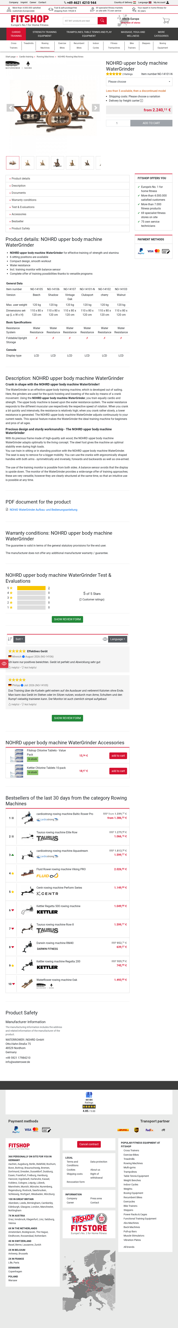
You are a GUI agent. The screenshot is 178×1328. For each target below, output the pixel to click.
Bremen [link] (45, 1167)
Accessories (19, 214)
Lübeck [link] (40, 1182)
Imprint (24, 2)
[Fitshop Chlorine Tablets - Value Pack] (16, 755)
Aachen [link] (12, 1164)
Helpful (15, 667)
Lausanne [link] (28, 1244)
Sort (18, 639)
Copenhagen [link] (15, 1271)
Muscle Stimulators (134, 1235)
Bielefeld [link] (40, 1164)
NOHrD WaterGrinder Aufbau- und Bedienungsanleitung (43, 509)
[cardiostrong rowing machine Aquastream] (27, 854)
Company (13, 2)
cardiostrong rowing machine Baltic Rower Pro (65, 814)
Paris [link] (16, 1262)
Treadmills (129, 1159)
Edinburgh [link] (13, 1206)
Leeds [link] (23, 1203)
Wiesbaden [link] (37, 1194)
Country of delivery (123, 2)
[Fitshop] (30, 20)
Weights (128, 1188)
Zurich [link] (37, 1244)
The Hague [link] (42, 1232)
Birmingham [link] (33, 1203)
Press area (96, 1198)
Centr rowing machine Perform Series (59, 887)
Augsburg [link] (23, 1164)
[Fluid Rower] (47, 875)
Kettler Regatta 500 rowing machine (58, 906)
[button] (12, 162)
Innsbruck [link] (20, 1219)
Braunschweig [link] (32, 1167)
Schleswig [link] (13, 1194)
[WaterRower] (47, 986)
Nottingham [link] (14, 1210)
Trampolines (130, 1171)
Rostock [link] (26, 1190)
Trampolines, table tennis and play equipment (89, 34)
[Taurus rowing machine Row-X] (27, 928)
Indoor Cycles (131, 1184)
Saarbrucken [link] (39, 1190)
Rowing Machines (45, 56)
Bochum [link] (50, 1164)
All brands (129, 1247)
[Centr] (47, 893)
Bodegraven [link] (28, 1232)
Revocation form (76, 1182)
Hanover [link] (12, 1179)
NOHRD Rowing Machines (70, 56)
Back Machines (132, 1227)
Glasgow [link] (25, 1206)
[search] (102, 20)
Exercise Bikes (131, 1154)
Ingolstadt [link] (24, 1179)
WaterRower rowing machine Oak (57, 980)
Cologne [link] (22, 1182)
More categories (161, 34)
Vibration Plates (132, 1240)
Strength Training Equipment (45, 34)
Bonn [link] (11, 1167)
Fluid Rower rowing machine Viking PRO (61, 869)
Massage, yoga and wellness (133, 34)
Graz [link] (11, 1219)
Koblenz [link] (12, 1182)
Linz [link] (41, 1219)
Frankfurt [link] (21, 1175)
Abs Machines (131, 1223)
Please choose (117, 81)
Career (33, 2)
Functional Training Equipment (140, 1218)
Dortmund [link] (13, 1171)
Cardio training (16, 34)
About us (95, 1169)
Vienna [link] (12, 1223)
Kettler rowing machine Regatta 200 (58, 961)
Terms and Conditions (72, 1163)
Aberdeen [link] (13, 1203)
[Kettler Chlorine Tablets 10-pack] (16, 770)
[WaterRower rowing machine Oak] (27, 983)
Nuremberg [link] (46, 1186)
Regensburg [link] (14, 1190)
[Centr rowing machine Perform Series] (27, 891)
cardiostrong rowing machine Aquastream (62, 850)
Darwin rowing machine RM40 (55, 943)
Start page (11, 56)
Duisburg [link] (48, 1171)
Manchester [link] (46, 1206)
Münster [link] (34, 1186)
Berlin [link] (32, 1164)
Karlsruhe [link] (36, 1179)
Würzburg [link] (49, 1194)
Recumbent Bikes (133, 1197)
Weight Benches (132, 1180)
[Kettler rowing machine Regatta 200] (27, 965)
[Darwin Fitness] (47, 949)
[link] (141, 251)
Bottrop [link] (19, 1167)
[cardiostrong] (47, 820)
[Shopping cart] (167, 21)
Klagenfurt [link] (32, 1219)
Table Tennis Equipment (136, 1176)
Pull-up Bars (130, 1231)
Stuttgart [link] (25, 1194)
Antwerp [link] (13, 1253)
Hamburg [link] (42, 1175)
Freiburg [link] (31, 1175)
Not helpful (30, 667)
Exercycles (129, 1201)
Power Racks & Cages (135, 1214)
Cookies (71, 1169)
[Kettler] (47, 912)
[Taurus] (47, 838)
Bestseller (17, 221)
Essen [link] (11, 1175)
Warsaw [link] (12, 1280)
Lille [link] (10, 1262)
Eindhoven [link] (14, 1235)
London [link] (35, 1206)
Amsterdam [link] (14, 1232)
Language (143, 2)
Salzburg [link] (49, 1219)
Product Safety (21, 228)
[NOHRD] (19, 64)
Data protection (98, 1161)
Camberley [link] (47, 1203)
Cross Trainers (131, 1150)
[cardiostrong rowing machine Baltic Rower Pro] (27, 817)
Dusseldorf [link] (36, 1171)
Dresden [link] (24, 1171)
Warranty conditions (24, 200)
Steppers (128, 1210)
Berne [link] (18, 1244)
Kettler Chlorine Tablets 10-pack (46, 767)
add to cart (151, 123)
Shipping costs (75, 1174)
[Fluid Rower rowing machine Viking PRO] (27, 873)
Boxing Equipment (133, 1193)
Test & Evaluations (23, 207)
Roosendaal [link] (27, 1235)
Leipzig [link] (32, 1182)
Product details (21, 178)
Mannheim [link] (14, 1186)
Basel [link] (11, 1244)
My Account (159, 2)
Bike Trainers (130, 1206)
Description (19, 185)
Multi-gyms (130, 1167)
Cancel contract (89, 1144)
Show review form (67, 619)
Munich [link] (25, 1186)
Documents (19, 192)
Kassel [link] (45, 1179)
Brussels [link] (23, 1253)
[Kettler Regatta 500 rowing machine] (27, 909)
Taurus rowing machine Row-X (55, 924)
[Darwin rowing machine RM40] (27, 946)
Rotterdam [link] (40, 1235)
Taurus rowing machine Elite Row (57, 832)
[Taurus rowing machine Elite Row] (27, 836)
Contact (42, 2)
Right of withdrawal (96, 1176)
